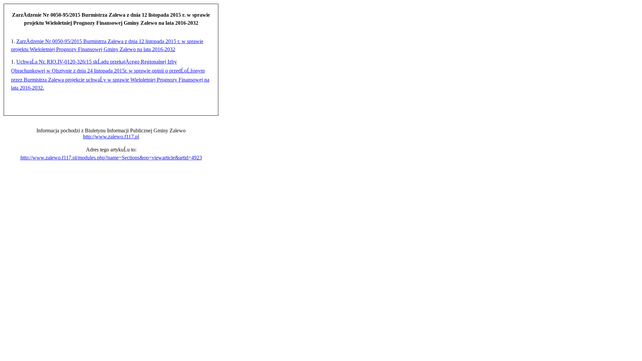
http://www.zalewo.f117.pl (111, 136)
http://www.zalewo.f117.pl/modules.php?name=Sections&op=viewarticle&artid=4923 (111, 157)
